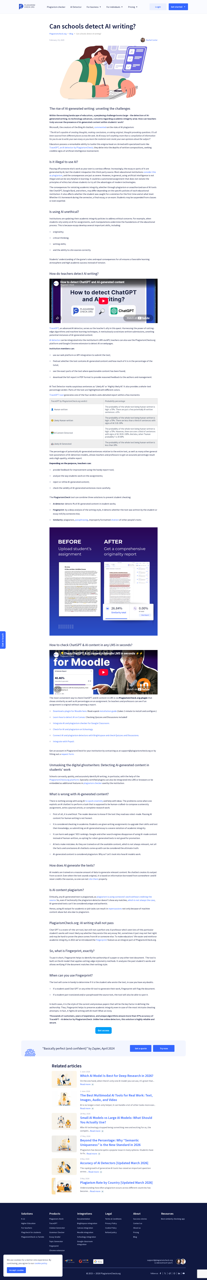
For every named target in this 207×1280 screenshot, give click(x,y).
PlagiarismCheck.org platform (64, 779)
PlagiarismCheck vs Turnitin (32, 1237)
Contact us (137, 1223)
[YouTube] (183, 1273)
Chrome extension (57, 1250)
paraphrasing (81, 519)
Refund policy (111, 1232)
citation (115, 519)
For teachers (26, 1228)
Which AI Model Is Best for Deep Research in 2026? (116, 1075)
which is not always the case (141, 900)
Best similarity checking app (173, 1219)
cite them (93, 879)
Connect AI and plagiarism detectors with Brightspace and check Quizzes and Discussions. (96, 735)
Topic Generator (56, 1241)
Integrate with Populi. (63, 741)
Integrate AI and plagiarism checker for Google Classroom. (81, 723)
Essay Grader (55, 1237)
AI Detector (76, 6)
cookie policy (40, 1263)
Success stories (140, 1219)
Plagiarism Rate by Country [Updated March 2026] (116, 1182)
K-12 (23, 1219)
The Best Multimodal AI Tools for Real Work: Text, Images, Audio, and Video (116, 1097)
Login (158, 6)
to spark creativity (94, 800)
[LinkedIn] (179, 1273)
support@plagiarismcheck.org (160, 1260)
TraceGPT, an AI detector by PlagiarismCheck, (71, 147)
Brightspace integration (87, 1223)
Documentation (83, 1219)
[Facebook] (160, 1273)
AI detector (54, 340)
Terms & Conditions (113, 1219)
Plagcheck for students (31, 1232)
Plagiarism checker (56, 6)
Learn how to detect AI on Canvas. (69, 717)
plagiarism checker (93, 783)
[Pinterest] (174, 1273)
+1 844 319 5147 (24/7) (163, 1263)
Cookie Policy (111, 1228)
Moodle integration (85, 1232)
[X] (165, 1273)
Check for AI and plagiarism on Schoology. (73, 729)
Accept (16, 1270)
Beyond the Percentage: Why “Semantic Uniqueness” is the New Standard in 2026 (110, 1142)
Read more (85, 1084)
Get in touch (2, 640)
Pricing (136, 1232)
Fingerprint (101, 939)
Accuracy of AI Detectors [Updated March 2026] (114, 1163)
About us (137, 1228)
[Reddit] (170, 1273)
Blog (135, 1237)
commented (100, 127)
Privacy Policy (111, 1223)
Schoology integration (86, 1237)
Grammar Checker (56, 1232)
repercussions (115, 908)
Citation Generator (57, 1228)
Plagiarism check (56, 1219)
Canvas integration (85, 1228)
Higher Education (28, 1223)
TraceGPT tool (56, 394)
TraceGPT (54, 328)
